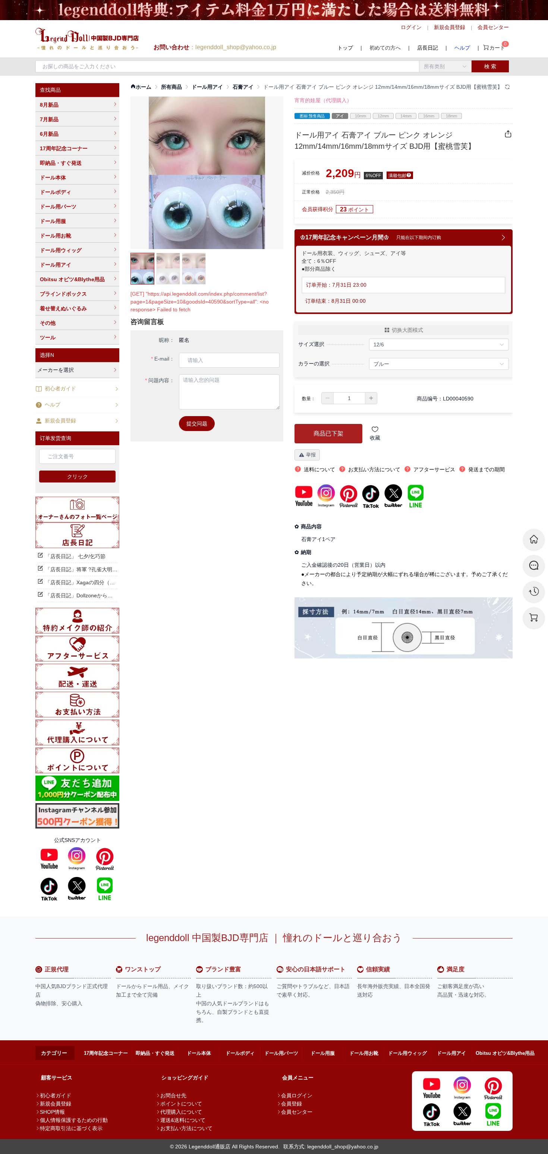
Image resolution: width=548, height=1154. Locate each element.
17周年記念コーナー (64, 148)
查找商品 (50, 90)
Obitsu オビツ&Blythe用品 (72, 279)
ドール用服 (53, 221)
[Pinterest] (105, 859)
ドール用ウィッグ (61, 250)
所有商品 (171, 87)
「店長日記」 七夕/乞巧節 (75, 556)
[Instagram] (77, 859)
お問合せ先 (173, 1095)
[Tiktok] (49, 888)
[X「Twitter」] (77, 888)
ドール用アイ (55, 265)
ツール (48, 337)
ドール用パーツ (58, 207)
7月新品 (49, 119)
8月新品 (49, 105)
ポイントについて (181, 1104)
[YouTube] (49, 859)
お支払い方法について (186, 1128)
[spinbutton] (349, 398)
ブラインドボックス (63, 294)
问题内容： (161, 380)
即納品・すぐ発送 (61, 163)
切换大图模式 (407, 330)
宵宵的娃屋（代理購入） (323, 100)
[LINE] (105, 888)
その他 (48, 323)
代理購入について (181, 1112)
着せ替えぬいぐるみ (63, 308)
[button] (328, 398)
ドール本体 (53, 177)
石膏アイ (243, 87)
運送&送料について (182, 1120)
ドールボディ (55, 192)
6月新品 (49, 134)
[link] (140, 87)
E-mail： (164, 359)
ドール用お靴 (55, 236)
